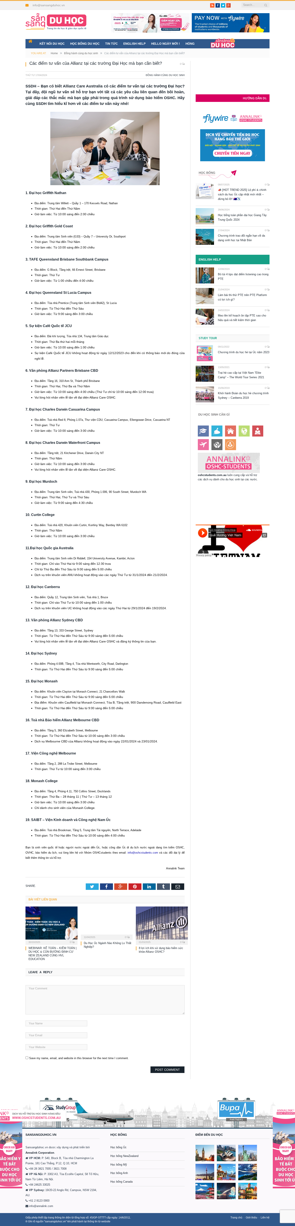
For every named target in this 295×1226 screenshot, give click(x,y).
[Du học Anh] (204, 1153)
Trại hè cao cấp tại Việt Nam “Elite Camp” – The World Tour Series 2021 (241, 375)
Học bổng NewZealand (124, 1156)
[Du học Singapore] (226, 1191)
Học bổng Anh (119, 1173)
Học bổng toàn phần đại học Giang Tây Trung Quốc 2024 (242, 217)
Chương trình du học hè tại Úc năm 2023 (243, 352)
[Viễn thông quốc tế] (244, 431)
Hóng (190, 43)
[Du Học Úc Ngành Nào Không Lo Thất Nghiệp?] (107, 922)
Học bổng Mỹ (118, 1164)
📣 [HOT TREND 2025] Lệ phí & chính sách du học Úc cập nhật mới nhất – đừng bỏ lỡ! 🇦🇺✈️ (242, 194)
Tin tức (111, 43)
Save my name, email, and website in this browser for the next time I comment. (79, 1058)
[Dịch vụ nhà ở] (230, 431)
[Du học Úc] (226, 1153)
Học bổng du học (85, 43)
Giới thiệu (251, 1217)
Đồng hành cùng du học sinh (165, 75)
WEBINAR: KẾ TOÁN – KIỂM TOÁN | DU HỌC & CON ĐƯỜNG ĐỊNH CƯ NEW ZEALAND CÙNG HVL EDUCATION (52, 953)
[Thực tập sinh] (230, 444)
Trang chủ (236, 1217)
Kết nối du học (52, 43)
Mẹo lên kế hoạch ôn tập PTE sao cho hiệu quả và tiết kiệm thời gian (242, 318)
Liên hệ (265, 1217)
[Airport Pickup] (203, 444)
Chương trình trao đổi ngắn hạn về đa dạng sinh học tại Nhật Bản (241, 238)
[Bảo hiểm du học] (257, 431)
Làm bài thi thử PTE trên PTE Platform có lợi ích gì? (242, 297)
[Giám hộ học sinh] (216, 444)
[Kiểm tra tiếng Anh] (216, 431)
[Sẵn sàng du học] (55, 19)
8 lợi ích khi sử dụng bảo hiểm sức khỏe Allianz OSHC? (161, 949)
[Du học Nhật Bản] (204, 1191)
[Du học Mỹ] (247, 1153)
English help (134, 43)
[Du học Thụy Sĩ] (226, 1172)
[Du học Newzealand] (247, 1172)
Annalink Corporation (39, 1152)
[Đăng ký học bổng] (203, 431)
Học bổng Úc (118, 1147)
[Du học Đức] (247, 1191)
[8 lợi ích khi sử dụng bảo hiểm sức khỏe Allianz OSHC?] (162, 925)
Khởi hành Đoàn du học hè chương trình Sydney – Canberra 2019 (243, 395)
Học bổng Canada (121, 1181)
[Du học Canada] (204, 1172)
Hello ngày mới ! (165, 43)
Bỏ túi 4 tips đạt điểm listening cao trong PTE (243, 276)
